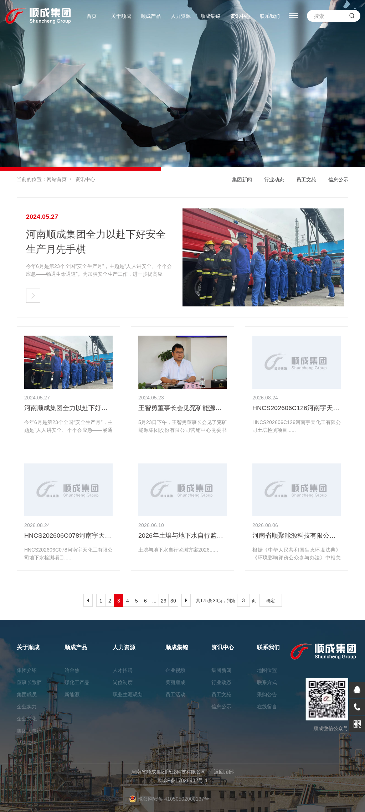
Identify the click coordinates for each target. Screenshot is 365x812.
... (154, 601)
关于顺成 (121, 16)
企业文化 (27, 719)
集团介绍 (27, 670)
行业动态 (274, 179)
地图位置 (267, 670)
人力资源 (181, 16)
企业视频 (175, 670)
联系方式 (267, 682)
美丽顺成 (175, 682)
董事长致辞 (29, 682)
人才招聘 (123, 670)
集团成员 (27, 694)
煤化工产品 (77, 682)
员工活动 (175, 694)
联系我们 (270, 16)
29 (163, 601)
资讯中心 (240, 16)
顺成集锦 (210, 16)
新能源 (72, 694)
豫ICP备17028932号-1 (182, 780)
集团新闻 (242, 179)
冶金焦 (72, 670)
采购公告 (267, 694)
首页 (92, 16)
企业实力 (27, 706)
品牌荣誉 (27, 743)
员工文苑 (306, 179)
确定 (270, 600)
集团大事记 (29, 731)
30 (173, 601)
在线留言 (267, 706)
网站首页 (57, 179)
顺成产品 (151, 16)
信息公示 (338, 179)
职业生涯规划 (128, 694)
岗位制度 (123, 682)
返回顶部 (224, 772)
